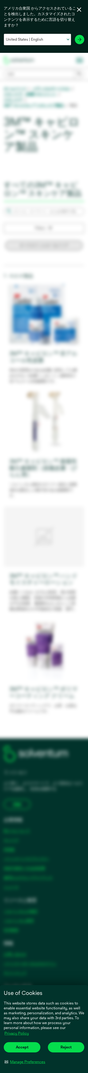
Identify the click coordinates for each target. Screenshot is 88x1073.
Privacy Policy (17, 1034)
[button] (25, 1062)
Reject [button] (66, 1047)
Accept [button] (22, 1047)
